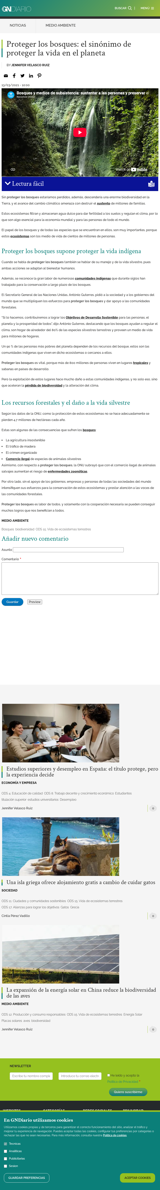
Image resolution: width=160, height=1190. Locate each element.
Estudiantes (123, 793)
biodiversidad (24, 529)
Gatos (65, 907)
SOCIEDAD (9, 890)
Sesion (13, 1166)
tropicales (140, 363)
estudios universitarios (43, 799)
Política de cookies (115, 1135)
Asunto (7, 550)
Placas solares (12, 1021)
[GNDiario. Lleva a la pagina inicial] (16, 9)
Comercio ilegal (18, 459)
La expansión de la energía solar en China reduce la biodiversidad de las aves (81, 993)
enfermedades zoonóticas (67, 471)
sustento (103, 203)
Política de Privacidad (122, 1082)
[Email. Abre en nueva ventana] (6, 75)
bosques (89, 430)
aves (26, 1021)
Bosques (8, 529)
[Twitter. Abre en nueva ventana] (22, 75)
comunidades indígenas (93, 278)
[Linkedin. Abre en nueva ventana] (31, 75)
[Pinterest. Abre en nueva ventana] (39, 75)
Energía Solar (133, 1014)
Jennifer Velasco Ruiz (30, 65)
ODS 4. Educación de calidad (22, 793)
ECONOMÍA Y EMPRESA (19, 783)
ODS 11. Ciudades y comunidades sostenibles (34, 901)
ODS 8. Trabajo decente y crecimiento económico (79, 793)
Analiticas (15, 1151)
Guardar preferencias (26, 1178)
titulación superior (14, 799)
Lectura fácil (27, 184)
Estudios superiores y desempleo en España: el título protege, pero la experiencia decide (82, 772)
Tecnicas (14, 1143)
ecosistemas (19, 236)
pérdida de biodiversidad (43, 385)
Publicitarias (17, 1158)
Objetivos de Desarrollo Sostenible (92, 317)
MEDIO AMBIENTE (61, 25)
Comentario (10, 559)
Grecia (74, 907)
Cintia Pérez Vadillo (16, 916)
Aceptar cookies (137, 1178)
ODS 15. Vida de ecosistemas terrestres (63, 529)
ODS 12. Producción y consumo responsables (34, 1014)
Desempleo (68, 799)
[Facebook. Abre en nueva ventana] (14, 75)
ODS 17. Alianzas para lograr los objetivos (30, 907)
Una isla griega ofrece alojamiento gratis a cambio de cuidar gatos (80, 882)
